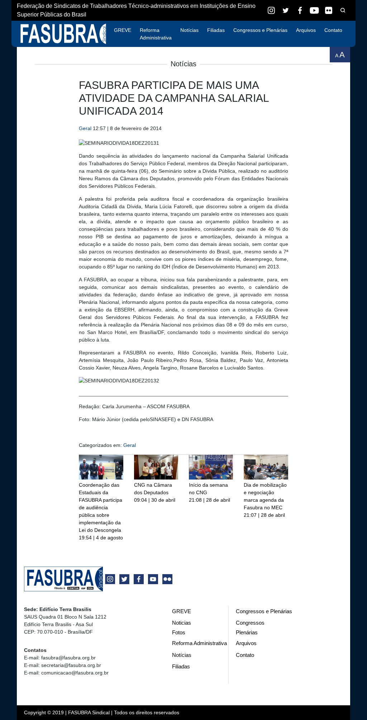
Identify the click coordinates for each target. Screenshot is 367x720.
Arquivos (306, 30)
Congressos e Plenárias (260, 30)
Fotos (178, 632)
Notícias (189, 30)
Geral (85, 128)
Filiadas (216, 30)
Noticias (181, 623)
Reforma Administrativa (156, 33)
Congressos (250, 623)
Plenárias (247, 632)
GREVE (122, 30)
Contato (333, 30)
